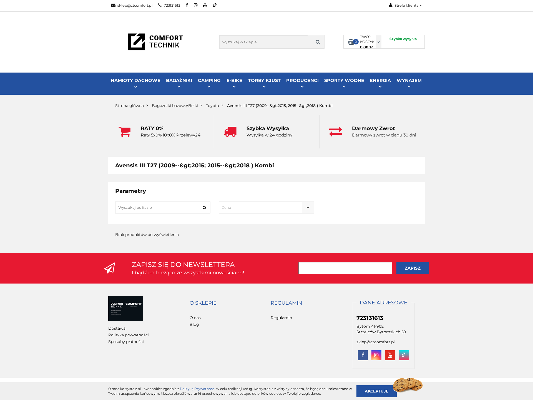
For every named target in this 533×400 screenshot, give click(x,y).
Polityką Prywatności (197, 389)
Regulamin (281, 317)
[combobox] (266, 207)
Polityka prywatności (128, 334)
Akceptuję (376, 390)
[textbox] (261, 207)
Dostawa (116, 328)
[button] (203, 303)
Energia (380, 80)
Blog (194, 324)
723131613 (172, 5)
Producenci (302, 80)
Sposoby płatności (126, 341)
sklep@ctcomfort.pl (135, 5)
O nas (195, 317)
